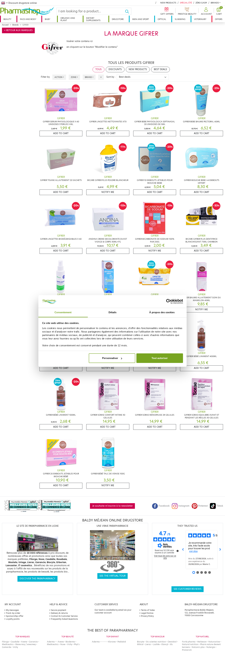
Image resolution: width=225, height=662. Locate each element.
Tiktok (219, 505)
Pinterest (203, 505)
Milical (140, 644)
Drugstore (118, 19)
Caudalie (15, 641)
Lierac (148, 644)
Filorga (5, 641)
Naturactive (214, 641)
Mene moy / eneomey (25, 644)
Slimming (180, 19)
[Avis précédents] (183, 549)
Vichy (15, 647)
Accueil (5, 25)
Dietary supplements (93, 19)
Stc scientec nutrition (156, 641)
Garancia (33, 641)
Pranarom (187, 650)
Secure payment (58, 610)
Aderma (51, 641)
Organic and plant (67, 19)
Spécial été (186, 2)
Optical (162, 19)
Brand (88, 77)
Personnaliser (110, 358)
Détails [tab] (113, 312)
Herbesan (202, 641)
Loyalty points (13, 619)
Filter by (45, 77)
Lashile (156, 644)
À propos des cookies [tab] (162, 312)
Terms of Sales (148, 610)
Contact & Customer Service (64, 616)
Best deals (160, 69)
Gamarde (6, 647)
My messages (12, 610)
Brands (215, 2)
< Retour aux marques (18, 30)
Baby (47, 19)
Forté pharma (188, 641)
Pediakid (121, 641)
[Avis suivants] (220, 549)
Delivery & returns (59, 613)
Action (58, 77)
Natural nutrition (190, 644)
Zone (73, 77)
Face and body (28, 19)
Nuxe (62, 644)
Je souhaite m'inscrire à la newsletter (112, 505)
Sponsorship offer (14, 616)
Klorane (112, 641)
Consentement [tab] (63, 312)
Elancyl (164, 644)
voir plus (193, 551)
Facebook (164, 505)
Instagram (183, 505)
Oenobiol (172, 641)
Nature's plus (198, 647)
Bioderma (70, 641)
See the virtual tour (112, 575)
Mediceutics (8, 644)
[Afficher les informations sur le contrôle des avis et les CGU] (177, 551)
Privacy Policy (147, 616)
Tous (98, 69)
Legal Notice (147, 613)
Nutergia (210, 647)
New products (168, 2)
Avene (24, 641)
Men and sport (140, 19)
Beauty (7, 19)
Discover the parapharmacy (37, 578)
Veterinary (200, 19)
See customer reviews (187, 589)
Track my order (13, 613)
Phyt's (77, 644)
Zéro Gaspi (201, 2)
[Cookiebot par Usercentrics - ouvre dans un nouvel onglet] (168, 301)
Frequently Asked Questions (64, 619)
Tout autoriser (160, 358)
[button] (206, 11)
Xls (171, 644)
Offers (218, 19)
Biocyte (140, 641)
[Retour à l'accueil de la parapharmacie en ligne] (28, 11)
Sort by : (110, 77)
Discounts (115, 69)
